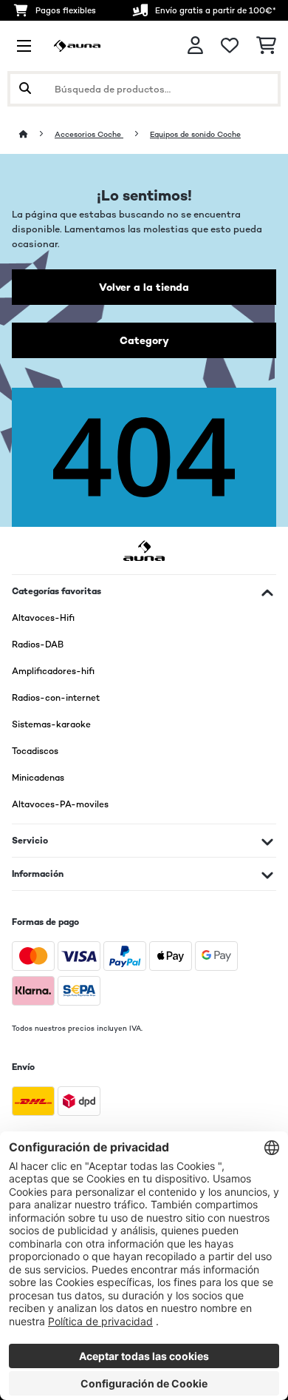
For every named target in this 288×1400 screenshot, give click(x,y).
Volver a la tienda (144, 287)
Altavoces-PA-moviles (60, 804)
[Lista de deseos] (230, 46)
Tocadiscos (35, 751)
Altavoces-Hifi (43, 618)
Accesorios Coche (89, 134)
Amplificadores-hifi (53, 671)
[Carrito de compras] (266, 46)
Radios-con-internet (56, 698)
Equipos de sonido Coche (195, 134)
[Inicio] (37, 134)
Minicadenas (38, 778)
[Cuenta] (195, 45)
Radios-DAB (38, 644)
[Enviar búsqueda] (25, 89)
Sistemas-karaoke (51, 724)
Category (144, 340)
